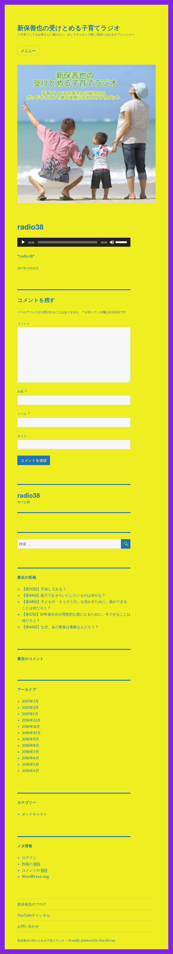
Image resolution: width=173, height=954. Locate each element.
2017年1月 (30, 714)
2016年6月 (30, 758)
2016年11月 (31, 726)
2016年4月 (30, 770)
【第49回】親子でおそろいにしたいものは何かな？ (63, 595)
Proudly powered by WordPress (91, 941)
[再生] (23, 242)
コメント (23, 323)
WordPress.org (35, 876)
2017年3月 (30, 701)
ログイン (29, 857)
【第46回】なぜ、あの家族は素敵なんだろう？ (60, 627)
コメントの (34, 870)
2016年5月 (30, 764)
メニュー (28, 50)
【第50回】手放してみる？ (44, 589)
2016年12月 (31, 720)
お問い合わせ (28, 926)
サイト (22, 436)
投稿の (31, 864)
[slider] (122, 242)
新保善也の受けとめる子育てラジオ (68, 27)
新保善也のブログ (31, 904)
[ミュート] (112, 242)
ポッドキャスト (34, 814)
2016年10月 (31, 732)
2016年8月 (30, 745)
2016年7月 (30, 751)
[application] (74, 242)
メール (23, 413)
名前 (22, 391)
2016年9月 (30, 739)
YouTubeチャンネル (33, 915)
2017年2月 (30, 707)
